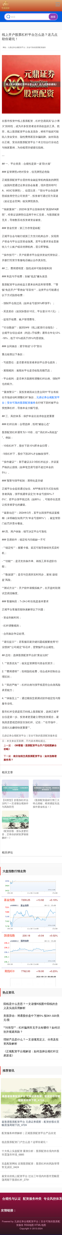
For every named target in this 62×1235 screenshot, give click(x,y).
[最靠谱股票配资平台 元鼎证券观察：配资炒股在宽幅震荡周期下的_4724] (31, 1097)
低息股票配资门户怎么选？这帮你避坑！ (25, 1142)
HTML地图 (40, 1225)
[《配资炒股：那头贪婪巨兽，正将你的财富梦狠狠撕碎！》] (15, 819)
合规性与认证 (11, 1198)
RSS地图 (29, 1225)
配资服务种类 (32, 1198)
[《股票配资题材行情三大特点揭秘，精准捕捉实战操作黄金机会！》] (46, 788)
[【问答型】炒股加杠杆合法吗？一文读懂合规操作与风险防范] (15, 788)
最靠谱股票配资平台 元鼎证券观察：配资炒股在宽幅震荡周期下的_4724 (30, 1123)
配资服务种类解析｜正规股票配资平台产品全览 (29, 1133)
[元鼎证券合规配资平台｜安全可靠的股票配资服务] (5, 5)
